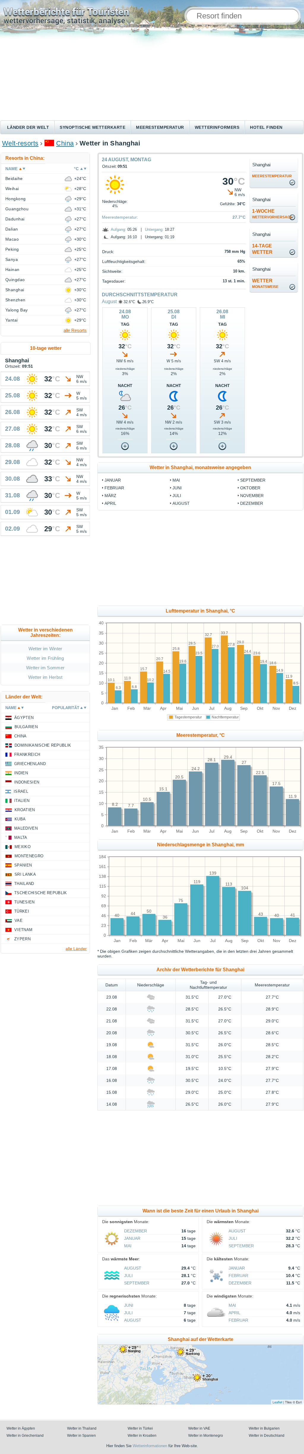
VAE (19, 920)
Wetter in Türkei (140, 1428)
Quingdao (15, 279)
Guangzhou (16, 208)
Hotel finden (266, 127)
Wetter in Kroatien (142, 1435)
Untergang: (154, 229)
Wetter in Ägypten (21, 1428)
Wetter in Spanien (81, 1435)
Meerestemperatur (160, 127)
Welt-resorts (20, 143)
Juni (177, 487)
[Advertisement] (152, 75)
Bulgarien (26, 727)
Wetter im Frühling (45, 658)
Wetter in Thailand (81, 1428)
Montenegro (29, 856)
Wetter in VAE (199, 1428)
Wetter (265, 283)
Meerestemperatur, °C (200, 735)
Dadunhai (15, 219)
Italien (21, 800)
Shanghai (14, 289)
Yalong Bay (16, 310)
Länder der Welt (28, 127)
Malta (20, 837)
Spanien (23, 865)
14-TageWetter (262, 249)
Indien (21, 773)
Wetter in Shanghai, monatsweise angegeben (200, 467)
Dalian (11, 229)
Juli (176, 495)
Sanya (11, 259)
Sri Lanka (25, 874)
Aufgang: (118, 229)
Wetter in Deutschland (266, 1435)
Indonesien (26, 782)
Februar (114, 487)
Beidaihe (14, 178)
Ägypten (24, 717)
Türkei (21, 911)
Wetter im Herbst (45, 677)
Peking (12, 249)
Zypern (22, 939)
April (110, 503)
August (109, 301)
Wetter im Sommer (45, 667)
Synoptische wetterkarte (92, 127)
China (65, 143)
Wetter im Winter (45, 648)
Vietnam (23, 929)
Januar (112, 480)
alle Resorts (75, 330)
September (252, 480)
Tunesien (24, 902)
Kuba (20, 819)
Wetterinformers (217, 127)
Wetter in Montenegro (205, 1435)
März (110, 495)
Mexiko (23, 846)
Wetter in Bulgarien (264, 1428)
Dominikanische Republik (43, 745)
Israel (21, 791)
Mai (176, 480)
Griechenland (30, 764)
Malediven (26, 828)
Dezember (251, 503)
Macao (12, 239)
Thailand (24, 883)
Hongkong (15, 198)
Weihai (12, 188)
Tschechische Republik (40, 893)
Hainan (12, 269)
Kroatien (25, 810)
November (252, 495)
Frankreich (27, 754)
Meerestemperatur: (120, 217)
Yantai (11, 320)
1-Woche (272, 214)
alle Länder (76, 948)
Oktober (250, 487)
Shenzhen (15, 299)
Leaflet (277, 1402)
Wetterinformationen (150, 1446)
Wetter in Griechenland (25, 1435)
